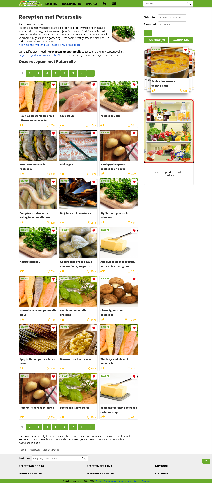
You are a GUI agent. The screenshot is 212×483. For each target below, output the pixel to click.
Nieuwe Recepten (30, 473)
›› (90, 73)
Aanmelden (181, 40)
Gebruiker (150, 17)
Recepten (34, 449)
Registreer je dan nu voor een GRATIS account (45, 55)
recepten (51, 3)
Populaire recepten (100, 473)
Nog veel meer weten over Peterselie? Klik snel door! (49, 44)
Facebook (162, 466)
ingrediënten (71, 3)
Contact (99, 481)
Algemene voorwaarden (121, 481)
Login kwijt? (156, 40)
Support (137, 481)
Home (22, 449)
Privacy (107, 481)
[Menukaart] (114, 3)
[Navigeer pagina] (206, 461)
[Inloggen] (148, 33)
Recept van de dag (31, 466)
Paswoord (150, 24)
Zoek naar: (25, 458)
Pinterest (161, 473)
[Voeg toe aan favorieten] (53, 85)
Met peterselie (51, 449)
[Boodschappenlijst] (104, 3)
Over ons (146, 481)
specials (91, 3)
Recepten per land (99, 466)
